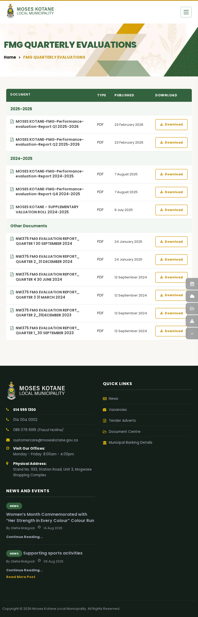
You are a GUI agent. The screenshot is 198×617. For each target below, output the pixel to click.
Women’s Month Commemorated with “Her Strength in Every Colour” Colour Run (50, 517)
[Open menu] (186, 12)
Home (10, 57)
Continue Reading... (24, 536)
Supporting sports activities (52, 553)
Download (174, 124)
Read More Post (20, 576)
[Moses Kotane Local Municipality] (50, 390)
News (14, 506)
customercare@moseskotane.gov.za (45, 440)
